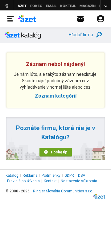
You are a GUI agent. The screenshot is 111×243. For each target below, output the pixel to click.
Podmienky (51, 175)
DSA (81, 175)
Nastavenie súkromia (79, 181)
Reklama (30, 175)
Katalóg (12, 175)
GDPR (69, 175)
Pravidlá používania (23, 181)
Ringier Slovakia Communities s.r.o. (63, 191)
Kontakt (50, 181)
